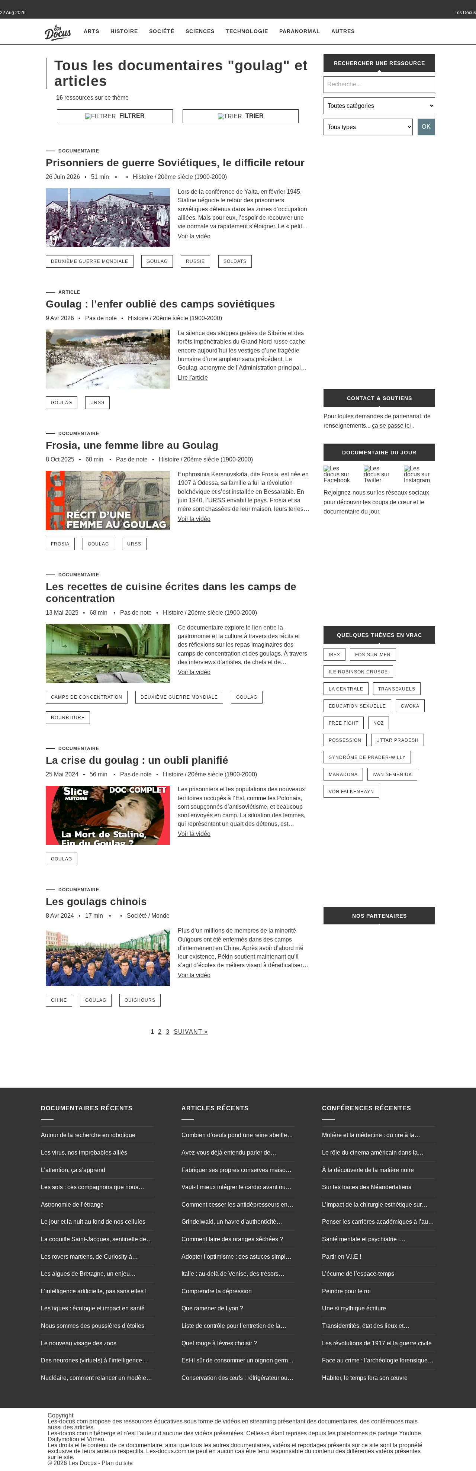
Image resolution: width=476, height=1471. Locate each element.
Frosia (60, 544)
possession (345, 740)
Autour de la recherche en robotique (88, 1135)
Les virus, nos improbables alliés (84, 1152)
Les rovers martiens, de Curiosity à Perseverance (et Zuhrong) (86, 1257)
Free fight (343, 723)
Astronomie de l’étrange (72, 1204)
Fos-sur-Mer (373, 654)
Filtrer (131, 116)
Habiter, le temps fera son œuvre (365, 1378)
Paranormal (299, 31)
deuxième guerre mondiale (89, 261)
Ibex (334, 654)
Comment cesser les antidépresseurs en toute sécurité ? (234, 1205)
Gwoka (410, 706)
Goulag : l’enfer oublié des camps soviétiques (160, 304)
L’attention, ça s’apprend (73, 1170)
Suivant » (191, 1032)
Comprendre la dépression (216, 1291)
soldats (235, 261)
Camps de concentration (86, 697)
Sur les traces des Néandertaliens (366, 1187)
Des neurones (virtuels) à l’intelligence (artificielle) (91, 1361)
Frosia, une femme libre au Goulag (132, 445)
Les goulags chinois (96, 901)
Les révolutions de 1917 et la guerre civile (377, 1343)
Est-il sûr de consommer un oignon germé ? (236, 1361)
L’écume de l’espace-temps (358, 1274)
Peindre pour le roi (346, 1291)
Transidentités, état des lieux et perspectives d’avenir (362, 1327)
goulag (157, 261)
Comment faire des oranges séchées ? (232, 1239)
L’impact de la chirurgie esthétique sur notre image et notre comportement (372, 1205)
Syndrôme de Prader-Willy (367, 757)
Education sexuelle (357, 706)
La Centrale (346, 689)
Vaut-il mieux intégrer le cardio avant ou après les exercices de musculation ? (233, 1188)
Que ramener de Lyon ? (212, 1308)
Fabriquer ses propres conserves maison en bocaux (235, 1171)
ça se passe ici (391, 425)
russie (195, 261)
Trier (254, 116)
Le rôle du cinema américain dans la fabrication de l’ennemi (370, 1153)
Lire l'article (193, 377)
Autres (343, 31)
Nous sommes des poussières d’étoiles (92, 1326)
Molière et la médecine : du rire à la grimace (368, 1136)
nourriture (68, 717)
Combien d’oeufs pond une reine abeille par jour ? (234, 1136)
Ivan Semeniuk (392, 774)
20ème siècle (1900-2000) (192, 177)
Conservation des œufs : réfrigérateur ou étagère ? (234, 1379)
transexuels (396, 689)
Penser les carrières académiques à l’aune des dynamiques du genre (378, 1223)
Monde (160, 915)
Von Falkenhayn (351, 791)
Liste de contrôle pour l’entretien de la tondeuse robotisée (230, 1327)
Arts (91, 31)
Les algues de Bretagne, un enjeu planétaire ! (85, 1275)
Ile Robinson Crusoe (358, 672)
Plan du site (117, 1463)
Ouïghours (140, 1000)
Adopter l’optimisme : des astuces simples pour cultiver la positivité (236, 1257)
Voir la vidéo (194, 236)
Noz (378, 723)
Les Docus (82, 1463)
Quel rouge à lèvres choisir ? (219, 1343)
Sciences (200, 31)
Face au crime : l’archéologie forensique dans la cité (375, 1361)
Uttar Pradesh (397, 740)
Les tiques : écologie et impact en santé (93, 1308)
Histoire (124, 31)
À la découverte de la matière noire (368, 1170)
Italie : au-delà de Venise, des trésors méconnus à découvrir (230, 1275)
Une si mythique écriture (354, 1308)
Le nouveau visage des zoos (78, 1343)
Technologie (247, 31)
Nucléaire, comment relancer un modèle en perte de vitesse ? (93, 1379)
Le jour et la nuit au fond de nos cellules (93, 1222)
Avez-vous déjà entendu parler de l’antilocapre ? (225, 1153)
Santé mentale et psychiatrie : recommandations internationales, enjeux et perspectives (376, 1240)
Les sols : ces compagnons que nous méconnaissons (89, 1188)
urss (97, 402)
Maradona (343, 774)
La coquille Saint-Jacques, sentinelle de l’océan (93, 1240)
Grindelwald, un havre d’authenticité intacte (228, 1223)
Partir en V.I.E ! (341, 1256)
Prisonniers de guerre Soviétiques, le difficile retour (175, 162)
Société (161, 31)
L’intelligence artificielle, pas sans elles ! (94, 1291)
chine (59, 1000)
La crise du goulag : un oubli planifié (137, 760)
